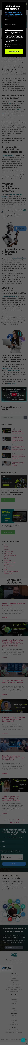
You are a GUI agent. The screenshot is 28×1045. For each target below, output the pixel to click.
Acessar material (14, 51)
